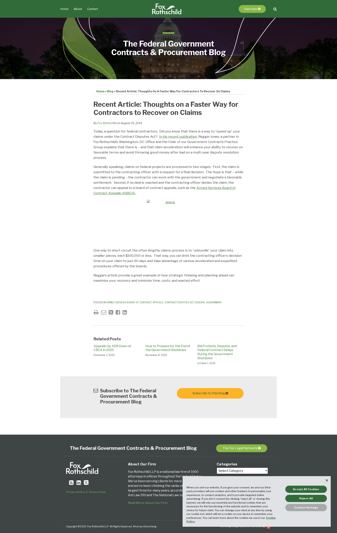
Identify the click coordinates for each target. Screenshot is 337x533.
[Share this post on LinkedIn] (124, 312)
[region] (257, 501)
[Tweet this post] (111, 312)
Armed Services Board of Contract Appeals (134, 302)
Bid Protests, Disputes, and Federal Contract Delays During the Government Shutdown (217, 352)
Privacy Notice (75, 492)
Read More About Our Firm (148, 503)
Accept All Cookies (306, 489)
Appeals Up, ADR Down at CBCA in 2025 (112, 348)
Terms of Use (97, 492)
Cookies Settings (306, 507)
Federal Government (208, 302)
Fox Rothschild (106, 123)
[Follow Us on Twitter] (86, 482)
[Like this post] (118, 312)
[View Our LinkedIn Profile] (78, 482)
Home (64, 9)
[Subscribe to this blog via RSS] (71, 482)
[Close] (327, 480)
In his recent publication (178, 137)
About (78, 9)
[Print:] (96, 312)
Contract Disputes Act (179, 302)
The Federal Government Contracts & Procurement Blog (168, 48)
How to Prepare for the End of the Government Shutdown (167, 348)
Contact (92, 9)
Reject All (306, 498)
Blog (110, 91)
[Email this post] (103, 312)
